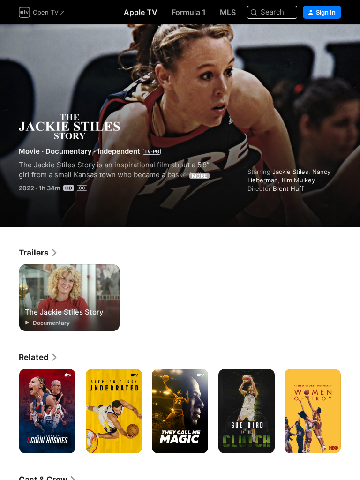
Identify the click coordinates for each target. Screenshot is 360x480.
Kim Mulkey (298, 180)
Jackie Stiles (290, 171)
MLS (228, 12)
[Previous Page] (9, 411)
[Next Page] (350, 411)
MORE (199, 175)
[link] (38, 253)
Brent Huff (288, 188)
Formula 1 (189, 12)
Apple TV (141, 12)
